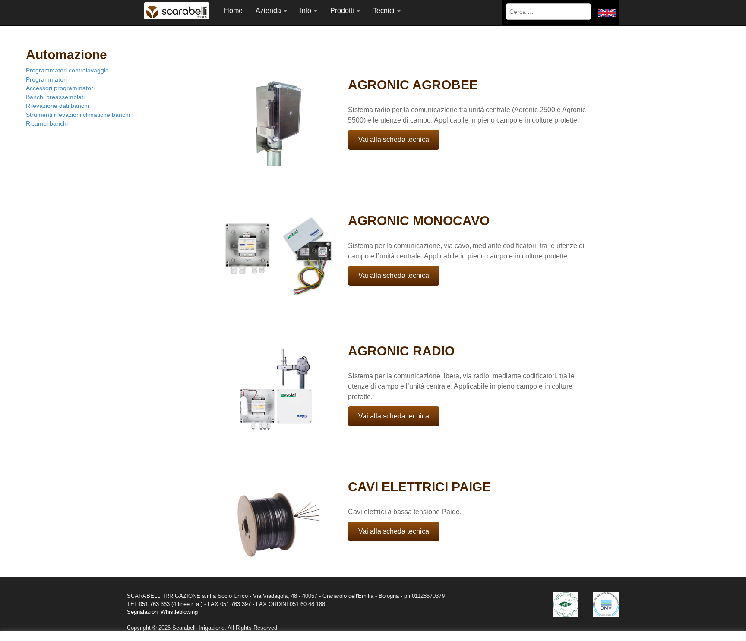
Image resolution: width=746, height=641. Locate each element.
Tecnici (384, 10)
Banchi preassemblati (55, 97)
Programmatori (46, 79)
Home (233, 10)
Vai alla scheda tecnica (393, 139)
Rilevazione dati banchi (57, 105)
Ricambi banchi (47, 123)
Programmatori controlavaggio (67, 70)
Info (306, 10)
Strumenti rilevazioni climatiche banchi (78, 114)
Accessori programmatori (60, 88)
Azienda (269, 10)
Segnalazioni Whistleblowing (162, 612)
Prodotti (343, 10)
